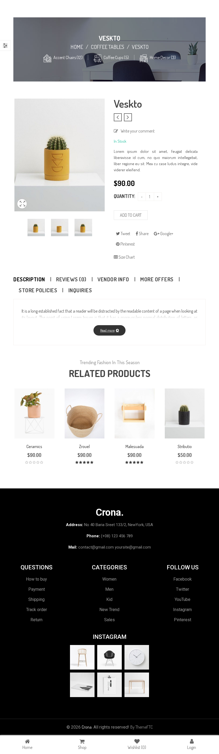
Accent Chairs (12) (68, 57)
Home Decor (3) (163, 57)
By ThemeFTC (141, 727)
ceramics (34, 446)
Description (29, 279)
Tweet (125, 233)
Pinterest (127, 244)
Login (191, 747)
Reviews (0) (71, 279)
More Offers (157, 279)
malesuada (135, 446)
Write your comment (138, 131)
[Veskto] (36, 227)
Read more (107, 330)
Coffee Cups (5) (116, 57)
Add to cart (131, 215)
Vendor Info (113, 279)
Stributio (185, 446)
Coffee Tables (107, 46)
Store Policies (38, 290)
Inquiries (80, 290)
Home (77, 46)
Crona (87, 727)
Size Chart (126, 257)
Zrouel (84, 446)
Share (143, 233)
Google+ (166, 233)
